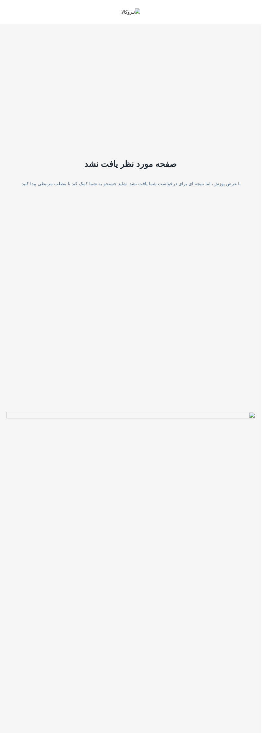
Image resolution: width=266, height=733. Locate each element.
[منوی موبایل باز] (254, 12)
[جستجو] (7, 12)
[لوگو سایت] (130, 11)
